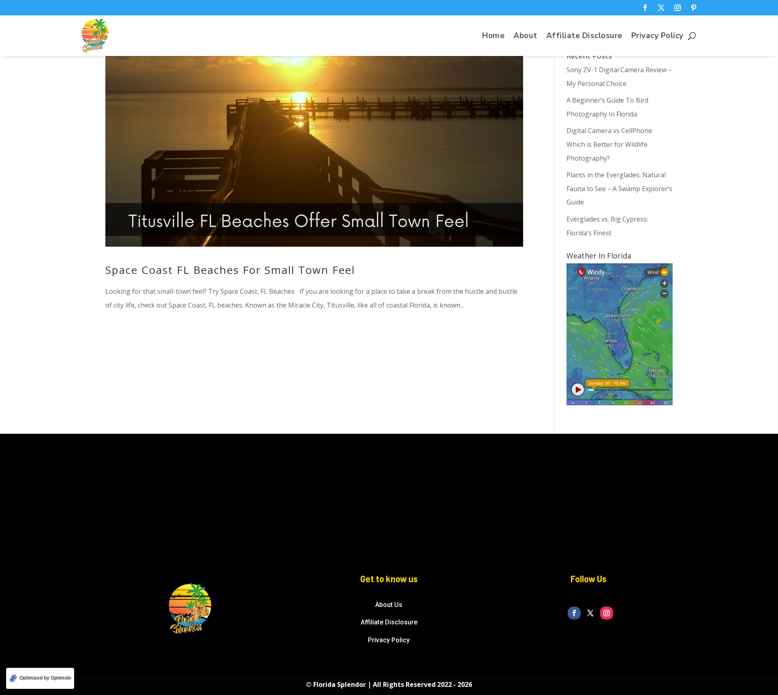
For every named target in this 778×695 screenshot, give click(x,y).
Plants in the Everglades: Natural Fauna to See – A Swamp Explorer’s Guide (619, 188)
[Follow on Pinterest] (693, 7)
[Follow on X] (661, 7)
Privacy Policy (657, 37)
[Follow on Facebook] (645, 7)
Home (493, 37)
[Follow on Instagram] (677, 7)
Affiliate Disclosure (584, 37)
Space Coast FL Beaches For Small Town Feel (230, 270)
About (525, 37)
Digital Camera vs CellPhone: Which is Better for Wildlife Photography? (609, 144)
